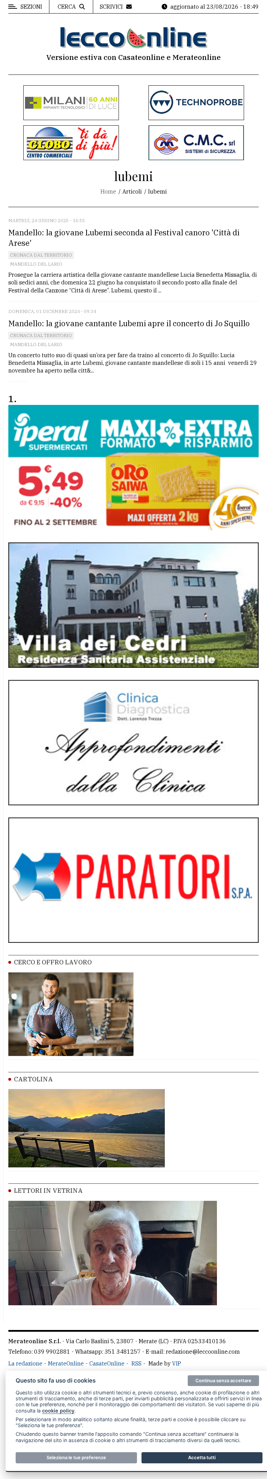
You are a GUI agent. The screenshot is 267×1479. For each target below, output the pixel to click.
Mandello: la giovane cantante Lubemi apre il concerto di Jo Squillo (129, 323)
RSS (136, 1363)
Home (108, 191)
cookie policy (58, 1411)
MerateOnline (66, 1363)
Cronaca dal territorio (41, 255)
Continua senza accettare (223, 1380)
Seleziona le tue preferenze (76, 1457)
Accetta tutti (202, 1457)
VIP (176, 1363)
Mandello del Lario (36, 264)
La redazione (25, 1363)
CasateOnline (106, 1363)
